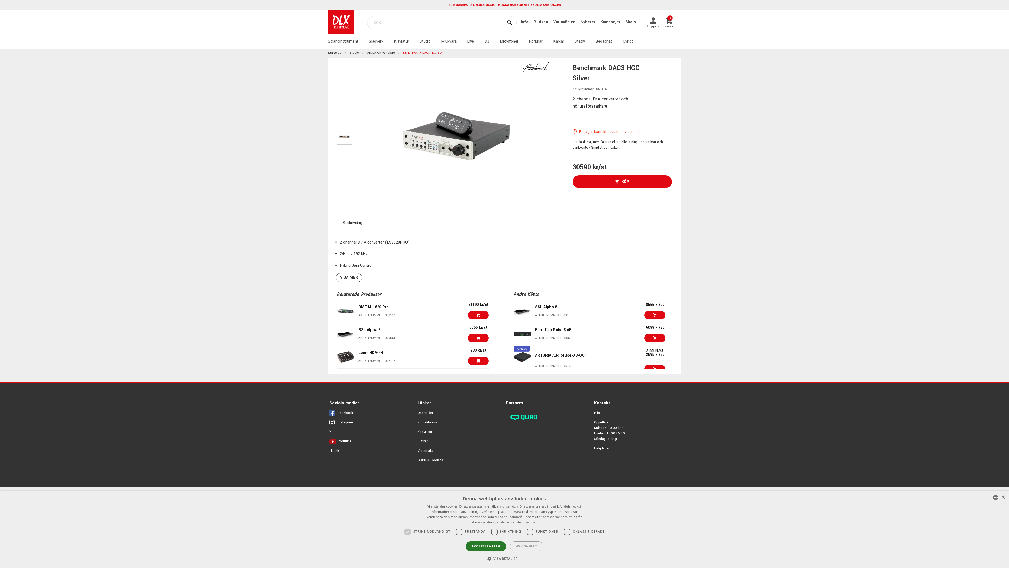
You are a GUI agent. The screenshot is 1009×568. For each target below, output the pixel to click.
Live (470, 41)
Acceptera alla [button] (486, 546)
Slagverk (376, 41)
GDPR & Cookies (430, 460)
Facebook (345, 412)
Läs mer (530, 522)
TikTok (334, 451)
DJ (487, 41)
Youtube (345, 441)
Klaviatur (401, 41)
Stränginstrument (343, 41)
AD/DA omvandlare (381, 52)
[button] (504, 558)
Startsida (334, 52)
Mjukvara (449, 41)
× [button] (1003, 497)
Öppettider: (602, 422)
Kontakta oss (428, 422)
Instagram (345, 422)
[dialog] (504, 529)
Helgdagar (601, 448)
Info (525, 22)
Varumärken (564, 22)
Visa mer (349, 277)
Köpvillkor (425, 431)
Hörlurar (536, 41)
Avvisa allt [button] (526, 546)
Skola (630, 22)
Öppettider (425, 412)
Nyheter (588, 22)
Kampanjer (610, 22)
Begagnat (603, 41)
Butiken (541, 22)
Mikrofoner (509, 41)
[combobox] (995, 497)
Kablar (558, 41)
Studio (425, 41)
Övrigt (628, 41)
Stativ (580, 41)
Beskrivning (352, 223)
